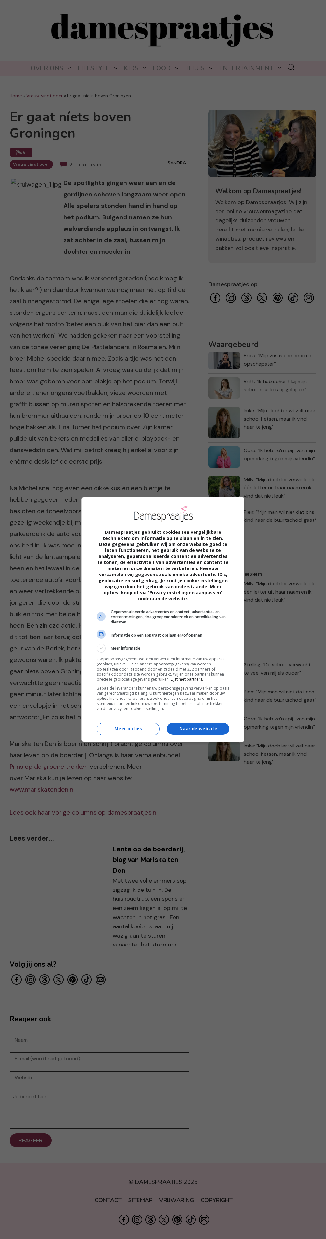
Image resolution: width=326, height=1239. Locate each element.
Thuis (195, 68)
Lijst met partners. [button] (187, 679)
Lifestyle (94, 68)
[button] (163, 648)
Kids (131, 68)
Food (162, 68)
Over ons (47, 68)
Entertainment (246, 68)
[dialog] (163, 619)
